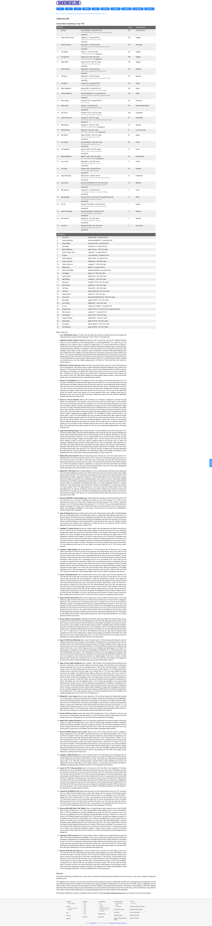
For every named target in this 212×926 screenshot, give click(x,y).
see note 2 (84, 41)
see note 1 (84, 34)
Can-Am (68, 915)
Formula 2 (84, 901)
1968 (85, 904)
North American (119, 903)
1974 (85, 913)
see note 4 (99, 54)
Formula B (116, 912)
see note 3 (84, 49)
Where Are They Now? (73, 908)
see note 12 (101, 127)
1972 (85, 910)
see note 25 (84, 215)
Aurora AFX (101, 916)
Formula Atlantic (118, 901)
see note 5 (98, 59)
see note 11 (84, 122)
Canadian (102, 907)
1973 (85, 912)
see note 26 (84, 222)
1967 (85, 903)
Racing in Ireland (134, 918)
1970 (85, 907)
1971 (85, 909)
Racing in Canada (134, 915)
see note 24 (84, 208)
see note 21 (84, 187)
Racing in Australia (135, 912)
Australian (102, 910)
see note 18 (84, 165)
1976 (107, 909)
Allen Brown (93, 923)
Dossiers (133, 903)
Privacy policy (113, 923)
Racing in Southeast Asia (136, 909)
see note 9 (84, 97)
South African (119, 906)
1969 (85, 906)
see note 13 (102, 132)
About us (118, 923)
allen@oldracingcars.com (118, 893)
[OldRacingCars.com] (68, 4)
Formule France (118, 915)
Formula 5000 (101, 901)
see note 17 (100, 158)
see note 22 (84, 194)
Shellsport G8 (101, 913)
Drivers (68, 906)
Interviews (70, 909)
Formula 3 (84, 916)
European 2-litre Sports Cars (137, 906)
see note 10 (84, 109)
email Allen (107, 893)
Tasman (68, 918)
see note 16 (84, 153)
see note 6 (84, 66)
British (101, 904)
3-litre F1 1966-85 (71, 903)
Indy (67, 912)
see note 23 (84, 201)
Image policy (124, 923)
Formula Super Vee (119, 909)
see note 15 (84, 146)
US (100, 903)
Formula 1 (68, 901)
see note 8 (84, 80)
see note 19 (84, 172)
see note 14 (84, 139)
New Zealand (102, 909)
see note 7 (84, 73)
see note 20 (84, 180)
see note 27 (84, 229)
